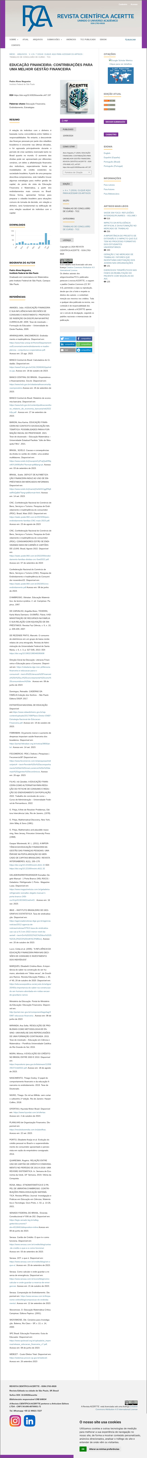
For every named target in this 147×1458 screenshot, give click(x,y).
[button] (68, 338)
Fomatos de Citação (74, 172)
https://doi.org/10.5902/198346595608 (26, 653)
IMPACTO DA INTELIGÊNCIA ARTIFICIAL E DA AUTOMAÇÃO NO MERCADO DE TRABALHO (120, 226)
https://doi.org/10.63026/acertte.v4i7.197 (32, 95)
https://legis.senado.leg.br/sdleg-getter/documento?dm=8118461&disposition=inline (24, 1223)
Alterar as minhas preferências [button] (104, 1449)
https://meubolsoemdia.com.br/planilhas (27, 1129)
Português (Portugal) (113, 166)
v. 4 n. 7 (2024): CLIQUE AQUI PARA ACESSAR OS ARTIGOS (55, 54)
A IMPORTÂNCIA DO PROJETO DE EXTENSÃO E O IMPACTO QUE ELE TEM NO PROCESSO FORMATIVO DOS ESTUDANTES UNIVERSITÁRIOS (120, 241)
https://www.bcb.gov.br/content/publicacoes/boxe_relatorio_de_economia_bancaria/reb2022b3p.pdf (30, 408)
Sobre (13, 39)
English (107, 153)
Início (12, 54)
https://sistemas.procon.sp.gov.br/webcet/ (28, 1358)
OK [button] (83, 1449)
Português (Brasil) (112, 162)
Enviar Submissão (115, 122)
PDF (66, 121)
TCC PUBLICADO (88, 39)
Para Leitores (109, 185)
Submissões (53, 39)
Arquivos (38, 39)
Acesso (134, 4)
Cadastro (123, 4)
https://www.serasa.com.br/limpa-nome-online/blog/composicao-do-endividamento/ (30, 1299)
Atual (26, 39)
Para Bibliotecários (111, 194)
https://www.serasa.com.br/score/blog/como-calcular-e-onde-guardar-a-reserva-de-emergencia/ (29, 1282)
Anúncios (71, 39)
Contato (15, 45)
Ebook (103, 39)
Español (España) (112, 157)
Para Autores (109, 189)
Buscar (131, 39)
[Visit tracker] (121, 75)
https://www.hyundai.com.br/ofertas (29, 1112)
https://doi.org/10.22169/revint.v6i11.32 (27, 865)
